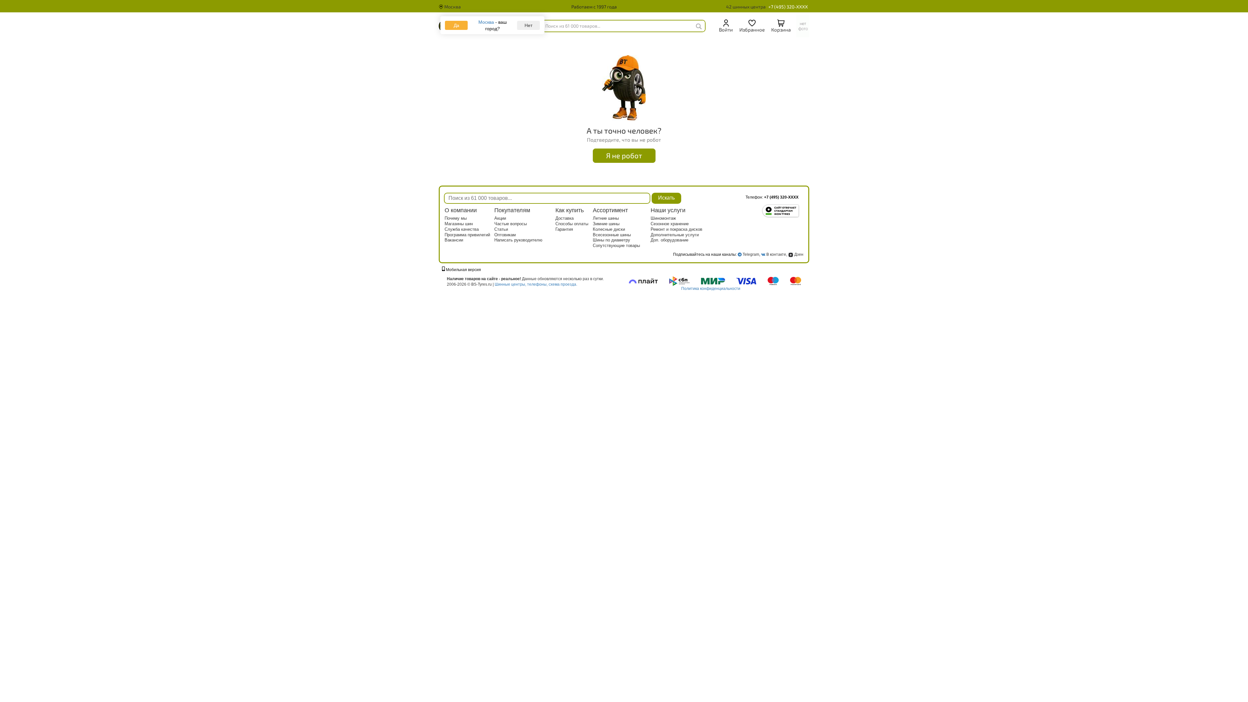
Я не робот (624, 155)
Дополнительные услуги (675, 234)
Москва (452, 6)
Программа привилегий (467, 234)
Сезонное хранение (670, 223)
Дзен (798, 254)
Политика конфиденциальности (710, 288)
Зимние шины (606, 223)
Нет (528, 25)
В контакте (776, 254)
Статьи (501, 229)
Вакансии (454, 240)
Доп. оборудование (669, 240)
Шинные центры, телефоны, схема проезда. (536, 284)
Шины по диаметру (611, 240)
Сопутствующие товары (616, 245)
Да (456, 25)
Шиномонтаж (663, 218)
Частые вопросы (510, 223)
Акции (500, 218)
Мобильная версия (463, 269)
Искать (666, 198)
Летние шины (606, 218)
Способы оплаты (571, 223)
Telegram (751, 254)
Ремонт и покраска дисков (676, 229)
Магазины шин (459, 223)
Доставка (564, 218)
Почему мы (456, 218)
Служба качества (462, 229)
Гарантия (564, 229)
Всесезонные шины (612, 234)
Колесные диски (609, 229)
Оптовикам (505, 234)
